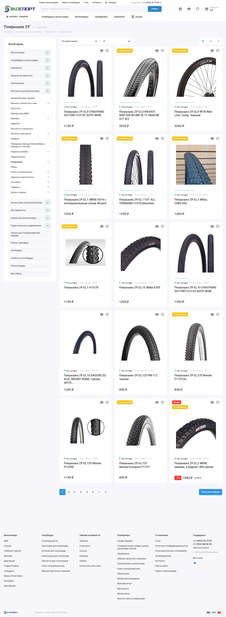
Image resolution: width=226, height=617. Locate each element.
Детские (8, 556)
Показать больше (210, 492)
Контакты (97, 2)
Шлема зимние (124, 541)
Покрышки (16, 162)
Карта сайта (161, 566)
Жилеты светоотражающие (131, 598)
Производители (163, 556)
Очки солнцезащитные (53, 566)
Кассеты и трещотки (22, 128)
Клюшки (83, 556)
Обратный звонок (201, 548)
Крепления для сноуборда (55, 546)
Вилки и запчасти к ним (24, 103)
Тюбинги (83, 541)
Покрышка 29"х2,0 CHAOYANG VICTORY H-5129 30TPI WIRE (84, 113)
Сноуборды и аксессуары (55, 16)
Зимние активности (21, 75)
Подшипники (18, 156)
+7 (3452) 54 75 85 (145, 2)
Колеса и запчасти (21, 133)
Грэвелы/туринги (12, 551)
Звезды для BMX (20, 113)
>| (105, 492)
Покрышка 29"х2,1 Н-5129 (81, 287)
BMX (6, 541)
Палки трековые (19, 242)
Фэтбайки (9, 581)
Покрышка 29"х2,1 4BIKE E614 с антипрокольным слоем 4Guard (85, 201)
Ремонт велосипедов (48, 2)
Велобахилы (123, 593)
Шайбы (83, 561)
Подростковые (11, 566)
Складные (9, 571)
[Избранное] (197, 8)
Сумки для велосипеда (23, 218)
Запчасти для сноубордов (55, 561)
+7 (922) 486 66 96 (202, 544)
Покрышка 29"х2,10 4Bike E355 (139, 287)
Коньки (83, 551)
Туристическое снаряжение (26, 225)
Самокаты (119, 16)
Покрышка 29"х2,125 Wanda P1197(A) (193, 377)
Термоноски (123, 573)
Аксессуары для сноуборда (55, 556)
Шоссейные (9, 586)
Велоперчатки (124, 583)
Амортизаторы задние (23, 98)
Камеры (15, 118)
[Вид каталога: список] (210, 41)
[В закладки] (107, 51)
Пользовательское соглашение (171, 551)
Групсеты (16, 108)
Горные (7, 546)
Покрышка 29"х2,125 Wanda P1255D (82, 465)
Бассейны (16, 273)
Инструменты (18, 210)
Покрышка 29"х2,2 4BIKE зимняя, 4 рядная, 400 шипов (193, 465)
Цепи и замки (18, 192)
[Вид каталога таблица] (218, 41)
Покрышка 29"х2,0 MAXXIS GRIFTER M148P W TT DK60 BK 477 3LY (139, 115)
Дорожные (9, 561)
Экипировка (101, 16)
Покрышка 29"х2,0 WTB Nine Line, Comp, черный (193, 113)
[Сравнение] (189, 8)
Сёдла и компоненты (22, 177)
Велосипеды (81, 16)
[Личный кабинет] (180, 8)
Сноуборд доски (50, 541)
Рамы (14, 167)
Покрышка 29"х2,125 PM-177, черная (138, 377)
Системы (15, 182)
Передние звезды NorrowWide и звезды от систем (28, 145)
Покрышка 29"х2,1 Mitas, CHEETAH (190, 201)
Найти (154, 9)
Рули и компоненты (21, 172)
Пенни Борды (18, 265)
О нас (158, 541)
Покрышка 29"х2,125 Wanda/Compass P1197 (134, 465)
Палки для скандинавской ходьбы (25, 234)
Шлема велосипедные (128, 578)
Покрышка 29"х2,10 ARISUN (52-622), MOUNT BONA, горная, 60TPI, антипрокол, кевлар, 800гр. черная (85, 379)
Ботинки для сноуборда (54, 551)
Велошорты (123, 588)
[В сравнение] (102, 51)
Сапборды (16, 250)
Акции (138, 16)
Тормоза (15, 187)
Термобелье (123, 553)
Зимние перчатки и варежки (56, 571)
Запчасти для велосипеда (25, 91)
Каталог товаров (18, 17)
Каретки (15, 123)
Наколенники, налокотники (131, 563)
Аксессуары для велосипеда (26, 202)
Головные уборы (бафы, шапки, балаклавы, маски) (133, 547)
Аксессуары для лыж (89, 566)
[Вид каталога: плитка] (202, 41)
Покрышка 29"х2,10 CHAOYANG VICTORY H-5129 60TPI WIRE (195, 289)
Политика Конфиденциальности (171, 546)
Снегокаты (84, 546)
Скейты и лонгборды (22, 258)
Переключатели (19, 151)
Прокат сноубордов (71, 2)
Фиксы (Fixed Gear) (13, 576)
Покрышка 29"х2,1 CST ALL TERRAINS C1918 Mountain (137, 201)
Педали (15, 138)
